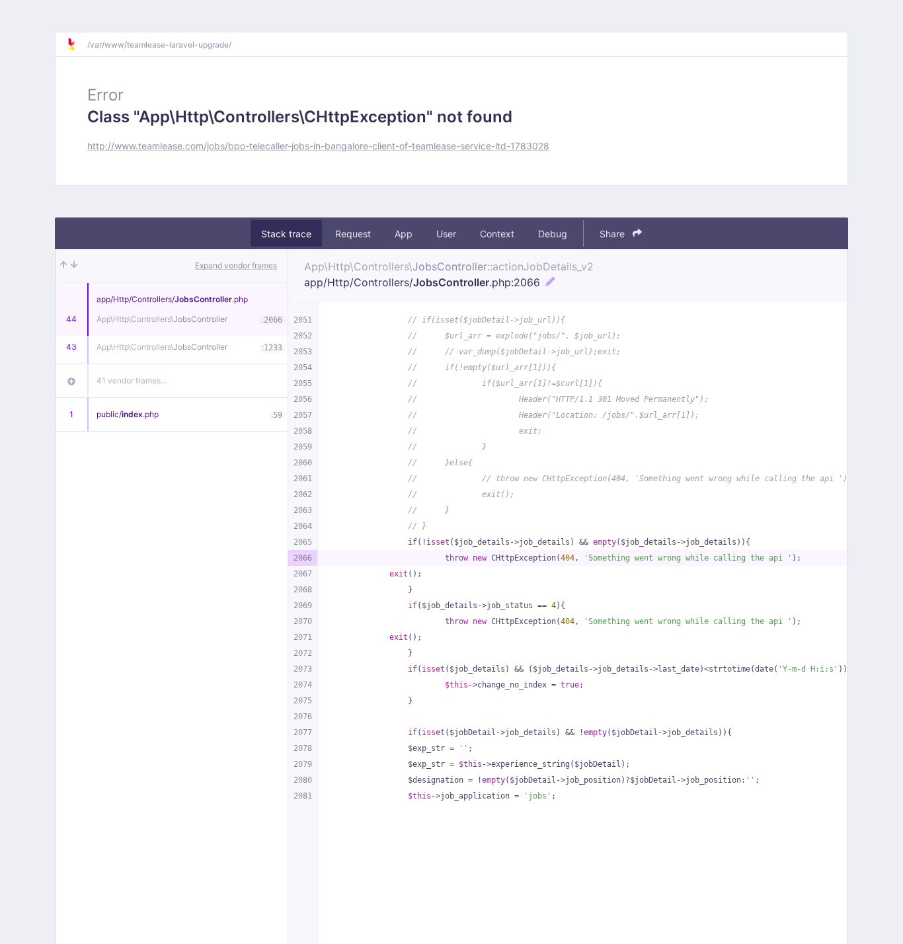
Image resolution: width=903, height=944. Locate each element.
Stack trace (286, 233)
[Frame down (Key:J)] (74, 266)
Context (497, 233)
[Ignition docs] (76, 44)
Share (613, 233)
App (403, 233)
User (446, 233)
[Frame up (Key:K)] (63, 266)
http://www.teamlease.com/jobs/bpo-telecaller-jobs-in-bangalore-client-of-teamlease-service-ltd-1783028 (318, 145)
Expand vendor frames (236, 265)
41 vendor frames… (132, 380)
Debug (552, 233)
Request (353, 233)
